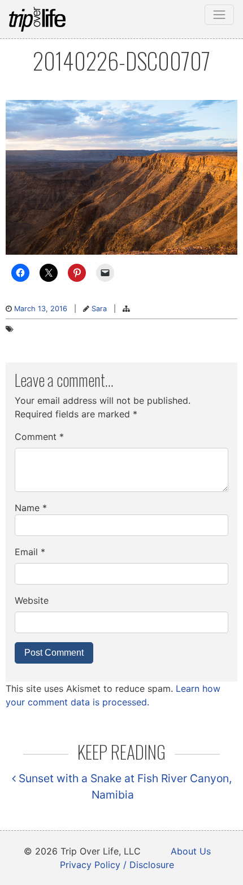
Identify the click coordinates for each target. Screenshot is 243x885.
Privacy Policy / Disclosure (117, 864)
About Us (191, 851)
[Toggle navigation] (219, 15)
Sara (99, 308)
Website (32, 600)
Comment (39, 436)
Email (30, 551)
